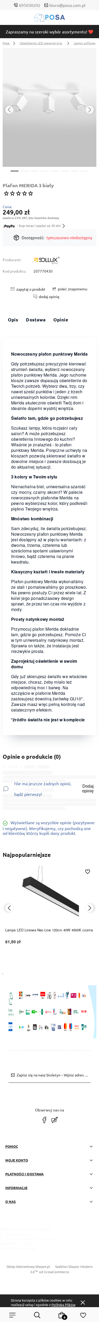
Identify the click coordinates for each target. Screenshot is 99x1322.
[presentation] (9, 110)
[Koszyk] (62, 1315)
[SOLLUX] (47, 261)
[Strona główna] (50, 19)
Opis (13, 319)
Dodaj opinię (88, 788)
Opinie (60, 319)
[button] (14, 170)
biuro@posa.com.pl (67, 5)
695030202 (29, 5)
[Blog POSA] (54, 1120)
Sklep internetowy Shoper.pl (28, 1266)
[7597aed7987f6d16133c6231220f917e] (49, 107)
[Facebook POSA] (44, 1120)
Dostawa (35, 319)
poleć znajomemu (72, 289)
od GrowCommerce (54, 1271)
